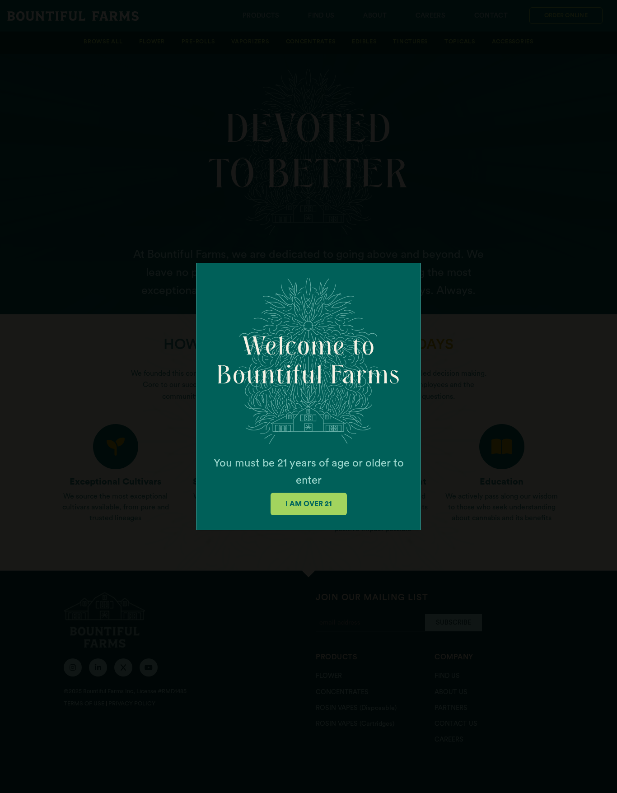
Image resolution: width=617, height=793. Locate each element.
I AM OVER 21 (308, 504)
